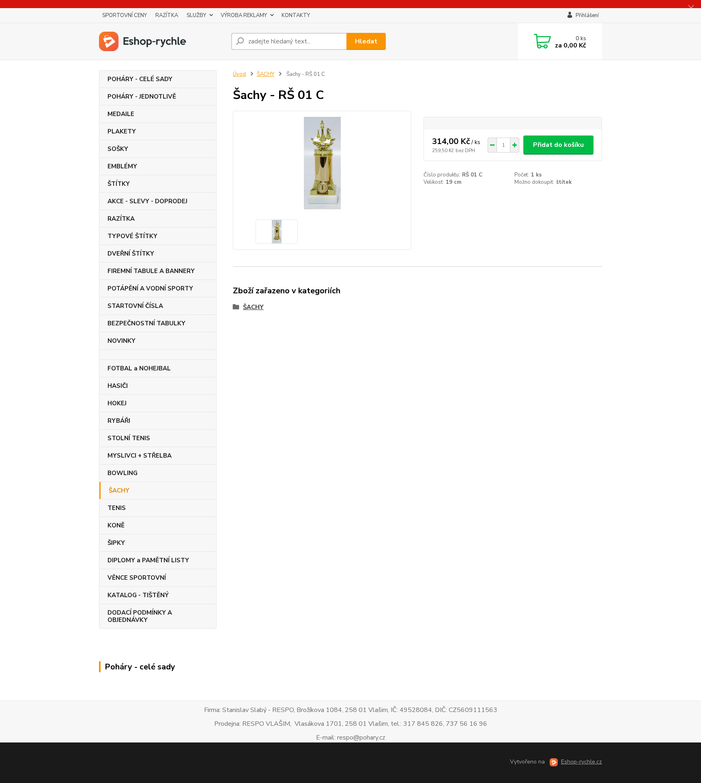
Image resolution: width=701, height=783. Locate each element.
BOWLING (123, 473)
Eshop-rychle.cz (581, 762)
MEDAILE (121, 114)
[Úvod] (162, 41)
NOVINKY (121, 341)
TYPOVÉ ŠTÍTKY (132, 236)
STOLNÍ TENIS (129, 438)
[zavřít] (690, 8)
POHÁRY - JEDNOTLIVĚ (142, 96)
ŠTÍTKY (119, 184)
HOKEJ (117, 403)
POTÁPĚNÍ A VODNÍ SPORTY (150, 288)
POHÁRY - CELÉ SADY (140, 79)
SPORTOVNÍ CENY (124, 15)
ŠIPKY (116, 543)
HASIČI (118, 386)
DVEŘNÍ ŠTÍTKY (131, 254)
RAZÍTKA (166, 15)
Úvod (239, 74)
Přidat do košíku (558, 144)
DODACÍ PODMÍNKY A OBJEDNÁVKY (140, 616)
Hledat (366, 41)
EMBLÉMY (122, 166)
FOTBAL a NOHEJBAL (139, 368)
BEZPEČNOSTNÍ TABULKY (146, 323)
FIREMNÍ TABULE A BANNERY (151, 271)
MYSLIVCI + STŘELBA (140, 456)
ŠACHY (119, 490)
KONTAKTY (296, 15)
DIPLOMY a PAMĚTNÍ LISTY (148, 560)
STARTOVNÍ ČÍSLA (135, 306)
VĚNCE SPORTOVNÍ (137, 578)
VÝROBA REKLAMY (244, 15)
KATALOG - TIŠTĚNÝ (138, 595)
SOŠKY (118, 149)
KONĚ (116, 525)
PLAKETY (122, 131)
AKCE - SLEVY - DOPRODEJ (147, 201)
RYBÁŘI (119, 421)
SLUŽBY (196, 15)
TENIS (117, 508)
